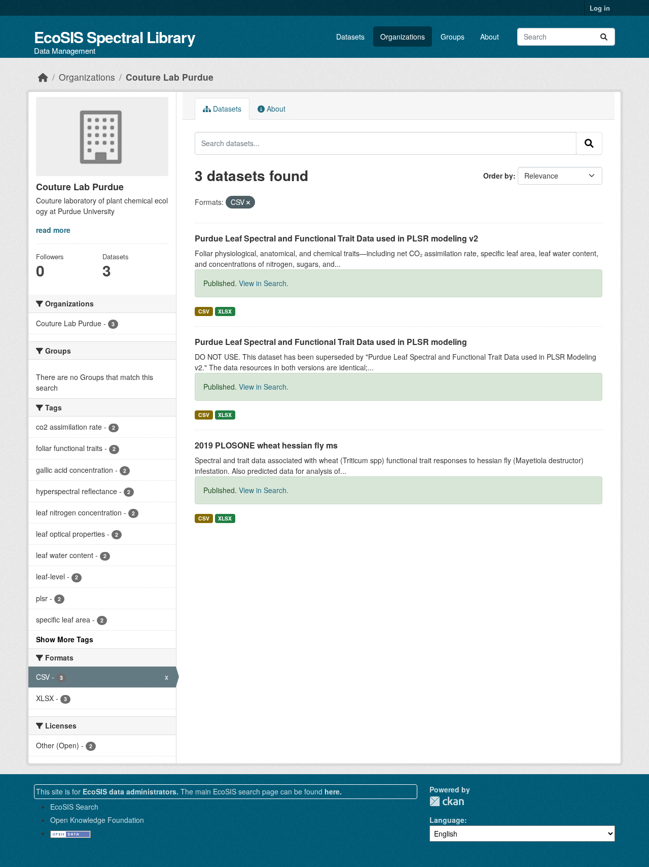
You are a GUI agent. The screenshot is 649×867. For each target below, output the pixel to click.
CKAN (446, 801)
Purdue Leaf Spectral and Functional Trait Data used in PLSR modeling (331, 342)
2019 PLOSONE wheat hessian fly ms (266, 445)
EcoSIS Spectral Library (114, 37)
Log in (600, 8)
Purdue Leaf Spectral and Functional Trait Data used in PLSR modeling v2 (336, 238)
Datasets (350, 36)
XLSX (225, 311)
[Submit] (604, 37)
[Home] (43, 77)
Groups (452, 36)
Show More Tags (64, 639)
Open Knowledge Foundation (97, 820)
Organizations (402, 36)
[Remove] (248, 202)
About (489, 36)
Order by (498, 175)
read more (53, 230)
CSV (203, 311)
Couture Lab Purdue (169, 77)
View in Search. (264, 283)
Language (446, 820)
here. (333, 791)
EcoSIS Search (74, 807)
